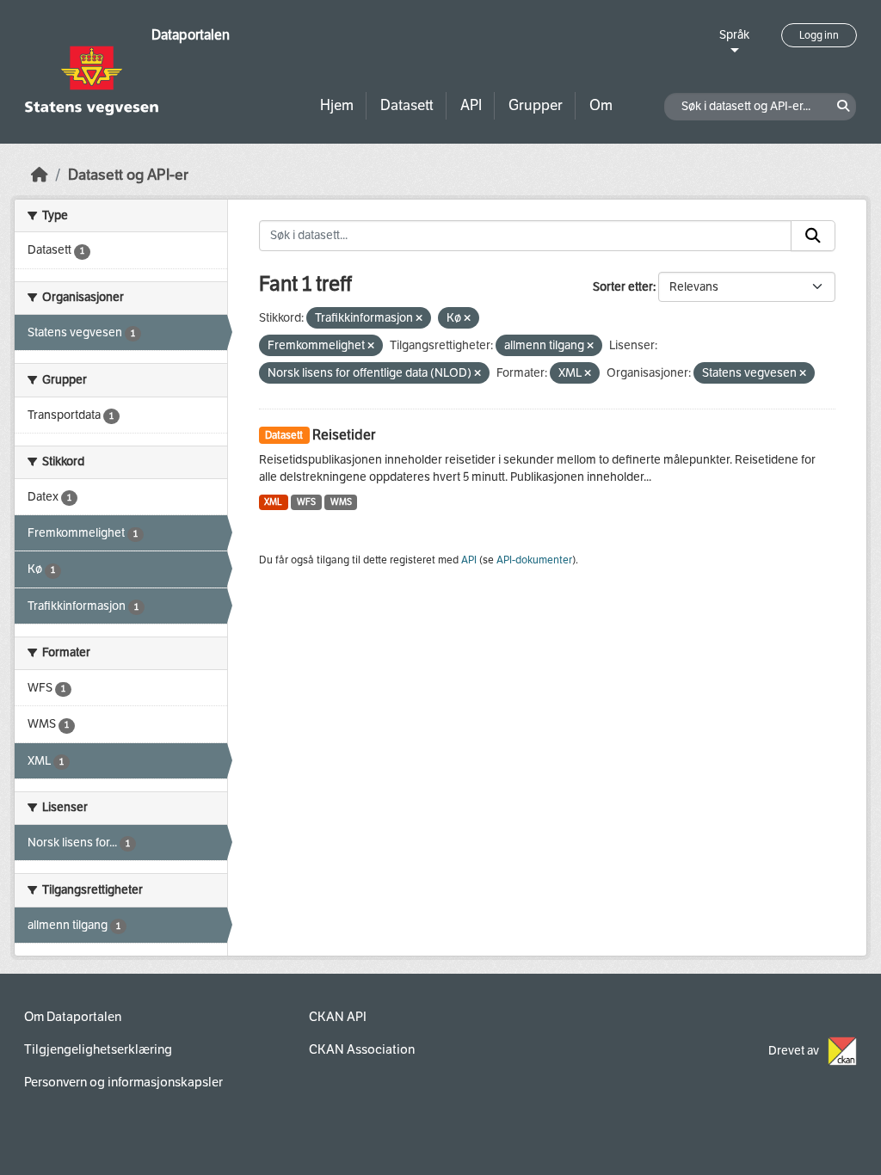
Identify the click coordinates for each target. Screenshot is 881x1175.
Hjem (337, 105)
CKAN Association (362, 1049)
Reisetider (343, 435)
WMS (341, 502)
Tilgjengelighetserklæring (98, 1049)
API (471, 105)
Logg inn (819, 35)
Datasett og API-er (128, 175)
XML (273, 502)
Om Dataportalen (72, 1016)
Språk (734, 35)
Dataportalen (190, 35)
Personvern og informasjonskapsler (123, 1082)
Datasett (407, 105)
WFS (306, 502)
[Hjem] (39, 175)
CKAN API (338, 1016)
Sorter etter (623, 287)
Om (601, 105)
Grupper (535, 105)
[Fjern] (419, 318)
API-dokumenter (534, 560)
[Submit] (813, 235)
